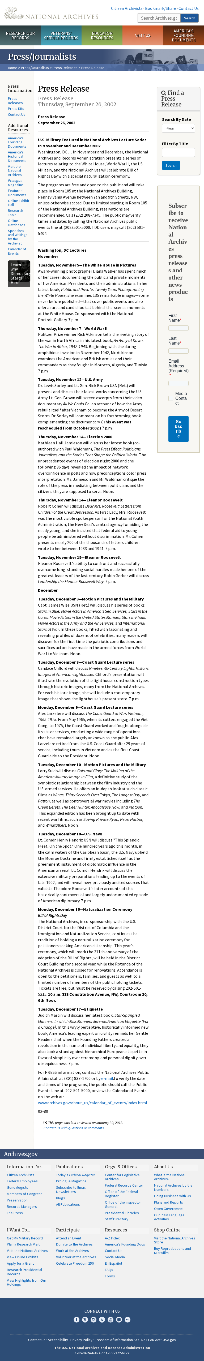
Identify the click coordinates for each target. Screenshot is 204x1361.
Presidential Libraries (122, 1212)
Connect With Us (102, 1311)
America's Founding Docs (125, 1244)
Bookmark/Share (160, 8)
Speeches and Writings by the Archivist (18, 237)
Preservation (17, 1200)
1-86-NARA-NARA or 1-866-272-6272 (102, 1353)
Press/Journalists (35, 67)
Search (189, 18)
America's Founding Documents (184, 35)
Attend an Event (68, 1238)
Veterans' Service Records (61, 35)
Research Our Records (20, 35)
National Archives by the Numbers (173, 1187)
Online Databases (16, 222)
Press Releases (65, 67)
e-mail (107, 1078)
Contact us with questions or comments (74, 1128)
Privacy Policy (81, 1339)
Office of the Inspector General (123, 1204)
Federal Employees (22, 1181)
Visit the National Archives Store (174, 1240)
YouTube (110, 1319)
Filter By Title (175, 143)
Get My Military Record (25, 1238)
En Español (113, 1263)
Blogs (60, 1198)
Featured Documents (17, 192)
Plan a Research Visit (23, 1244)
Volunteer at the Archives (76, 1257)
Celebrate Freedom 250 (75, 1263)
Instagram (93, 1319)
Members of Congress (24, 1193)
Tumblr (102, 1319)
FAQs (109, 1269)
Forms (110, 1276)
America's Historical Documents (17, 156)
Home (12, 67)
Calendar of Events (17, 251)
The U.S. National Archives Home (51, 13)
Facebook (76, 1319)
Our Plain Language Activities (169, 1217)
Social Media (115, 1257)
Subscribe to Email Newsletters (71, 1189)
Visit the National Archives (15, 170)
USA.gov (169, 1339)
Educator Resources (102, 35)
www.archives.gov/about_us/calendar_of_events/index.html (92, 1102)
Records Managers (22, 1206)
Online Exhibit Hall (18, 202)
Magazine (15, 182)
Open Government (169, 1208)
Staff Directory (116, 1219)
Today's (75, 1175)
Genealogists (17, 1187)
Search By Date (176, 119)
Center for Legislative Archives (122, 1177)
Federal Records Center (124, 1185)
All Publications (68, 1204)
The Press (15, 1212)
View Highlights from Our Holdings (26, 1282)
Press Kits (16, 108)
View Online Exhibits (22, 1257)
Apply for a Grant (20, 1263)
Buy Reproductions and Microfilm (172, 1250)
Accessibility (58, 1339)
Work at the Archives (72, 1250)
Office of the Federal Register (121, 1193)
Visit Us (142, 35)
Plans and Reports (168, 1202)
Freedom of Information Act (117, 1339)
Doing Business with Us (172, 1195)
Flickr (127, 1319)
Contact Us (188, 8)
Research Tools (15, 212)
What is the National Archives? (169, 1177)
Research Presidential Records (24, 1271)
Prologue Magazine (71, 1181)
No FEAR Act (150, 1339)
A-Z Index (112, 1238)
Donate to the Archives (74, 1244)
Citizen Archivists (127, 8)
